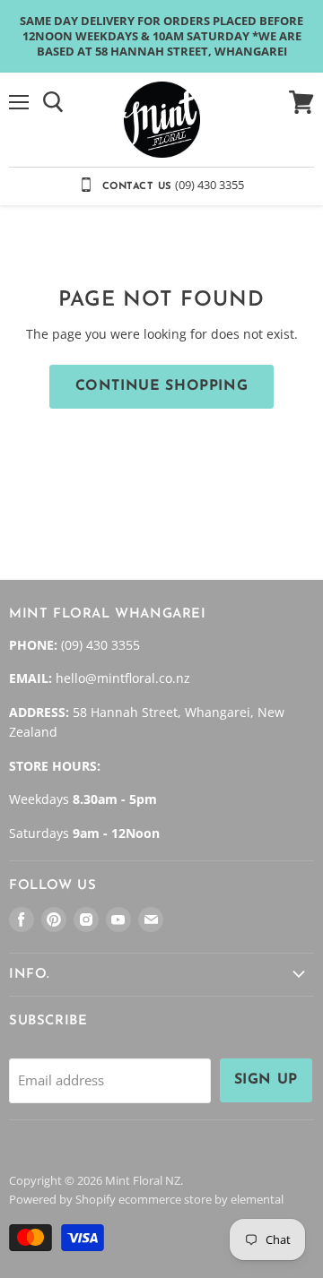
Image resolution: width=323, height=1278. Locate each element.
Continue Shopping (162, 386)
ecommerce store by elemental (201, 1199)
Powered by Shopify (62, 1199)
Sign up (266, 1080)
